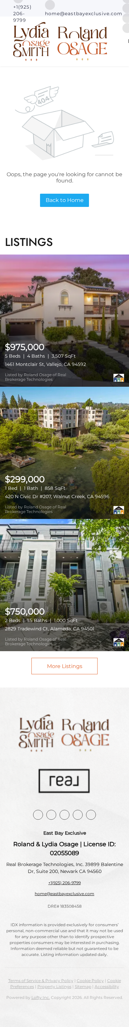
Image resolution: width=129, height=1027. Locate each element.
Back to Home (65, 200)
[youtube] (78, 815)
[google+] (91, 815)
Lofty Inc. (40, 997)
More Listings (64, 666)
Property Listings (54, 986)
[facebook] (38, 815)
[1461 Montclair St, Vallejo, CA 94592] (64, 321)
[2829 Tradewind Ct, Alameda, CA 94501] (64, 585)
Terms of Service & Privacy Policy (40, 980)
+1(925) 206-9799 (64, 882)
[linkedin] (51, 815)
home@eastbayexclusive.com (64, 893)
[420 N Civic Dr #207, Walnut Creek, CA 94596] (64, 453)
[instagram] (64, 815)
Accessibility (107, 986)
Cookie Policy (90, 980)
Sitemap (83, 986)
